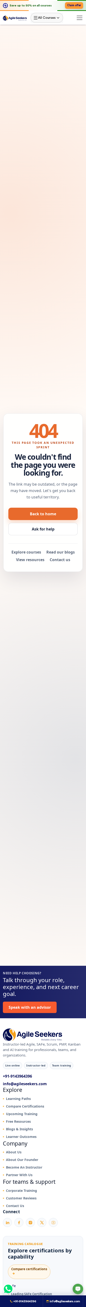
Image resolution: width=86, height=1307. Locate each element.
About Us (14, 1152)
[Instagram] (30, 1222)
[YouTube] (53, 1222)
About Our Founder (22, 1159)
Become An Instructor (24, 1167)
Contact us (60, 559)
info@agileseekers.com (25, 1083)
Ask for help (43, 529)
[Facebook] (18, 1222)
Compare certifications (29, 1271)
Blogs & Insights (19, 1129)
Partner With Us (19, 1175)
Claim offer (74, 5)
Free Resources (18, 1121)
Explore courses (26, 552)
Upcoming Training (22, 1114)
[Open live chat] (78, 1289)
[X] (41, 1222)
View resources (30, 559)
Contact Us (15, 1205)
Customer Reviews (21, 1198)
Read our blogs (60, 552)
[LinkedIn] (7, 1222)
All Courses (47, 17)
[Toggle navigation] (79, 17)
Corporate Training (21, 1190)
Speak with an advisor (30, 1007)
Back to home (43, 513)
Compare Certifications (25, 1106)
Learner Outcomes (21, 1136)
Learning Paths (18, 1098)
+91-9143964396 (17, 1076)
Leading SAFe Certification (31, 1294)
